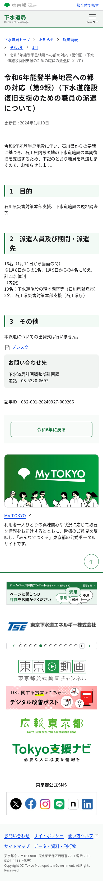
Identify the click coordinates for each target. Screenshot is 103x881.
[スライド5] (40, 645)
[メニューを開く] (92, 19)
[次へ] (89, 646)
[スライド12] (75, 645)
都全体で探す (88, 5)
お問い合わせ (17, 835)
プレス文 (20, 347)
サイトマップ (17, 846)
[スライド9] (60, 645)
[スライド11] (70, 645)
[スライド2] (25, 645)
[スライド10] (65, 645)
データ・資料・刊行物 (55, 846)
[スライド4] (35, 645)
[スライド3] (30, 645)
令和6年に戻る (51, 429)
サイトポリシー (49, 835)
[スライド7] (50, 645)
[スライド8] (55, 645)
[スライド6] (45, 645)
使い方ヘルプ (80, 835)
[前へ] (13, 646)
